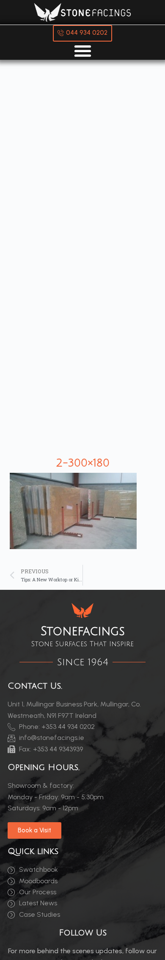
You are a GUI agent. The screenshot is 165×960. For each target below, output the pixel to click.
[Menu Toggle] (83, 51)
